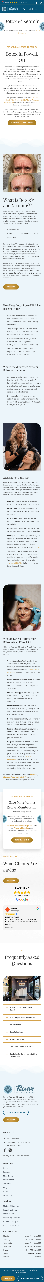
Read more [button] (9, 927)
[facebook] (36, 3)
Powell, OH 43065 (14, 1145)
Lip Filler (35, 98)
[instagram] (41, 3)
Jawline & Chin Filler (22, 100)
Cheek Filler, (9, 100)
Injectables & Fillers (26, 31)
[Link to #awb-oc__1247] (41, 9)
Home (6, 31)
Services (13, 31)
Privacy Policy (8, 1156)
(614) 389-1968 (32, 9)
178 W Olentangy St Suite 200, (19, 1142)
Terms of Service (22, 1156)
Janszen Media (23, 1272)
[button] (4, 173)
